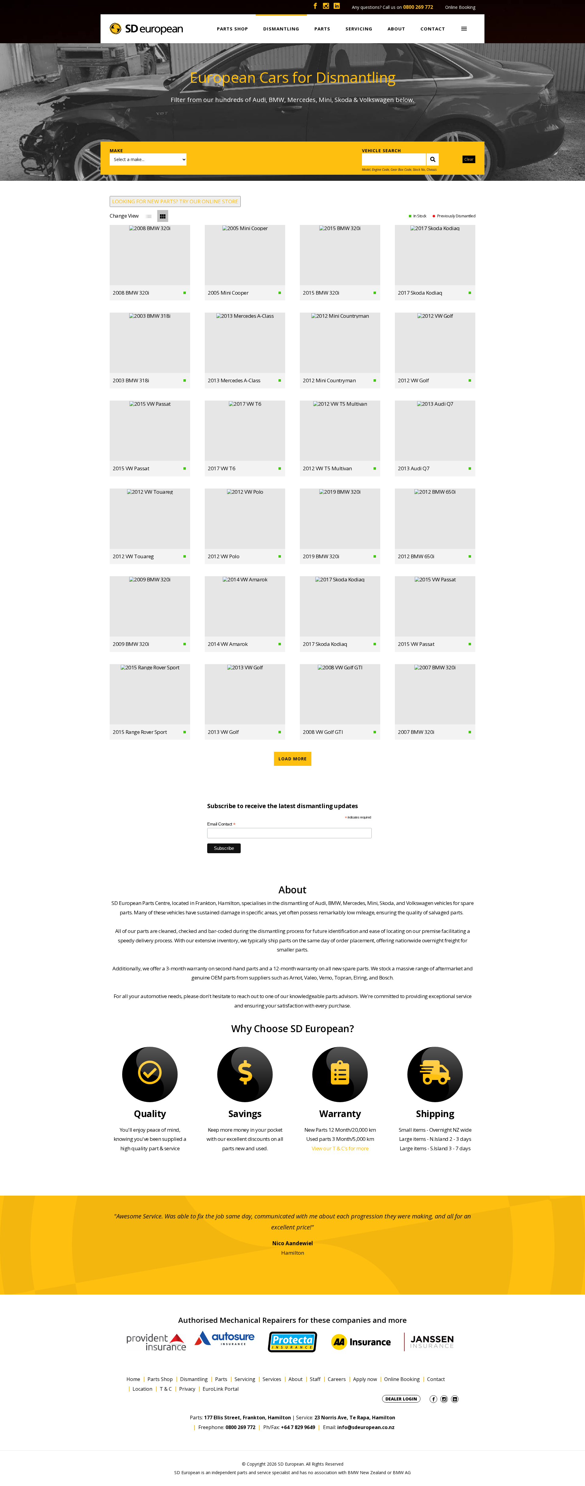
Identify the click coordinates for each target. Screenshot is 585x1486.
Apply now (365, 1379)
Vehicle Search (381, 150)
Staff (315, 1379)
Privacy (187, 1389)
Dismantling (194, 1379)
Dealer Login (401, 1399)
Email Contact (221, 824)
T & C (166, 1389)
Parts (221, 1379)
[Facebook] (315, 7)
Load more (292, 759)
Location (142, 1389)
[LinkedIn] (337, 7)
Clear (468, 159)
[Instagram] (326, 7)
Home (133, 1379)
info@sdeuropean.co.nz (366, 1427)
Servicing (245, 1379)
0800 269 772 (418, 7)
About (296, 1379)
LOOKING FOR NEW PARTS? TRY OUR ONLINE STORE (175, 201)
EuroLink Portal (221, 1389)
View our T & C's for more (340, 1148)
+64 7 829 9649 (298, 1427)
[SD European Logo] (146, 28)
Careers (337, 1379)
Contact (436, 1379)
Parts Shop (160, 1379)
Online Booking (460, 7)
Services (272, 1379)
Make (116, 150)
